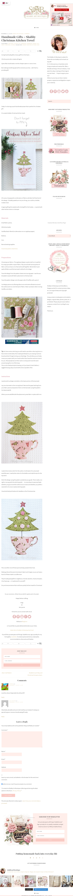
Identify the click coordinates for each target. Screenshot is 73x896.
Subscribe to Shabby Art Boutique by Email (22, 630)
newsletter (14, 637)
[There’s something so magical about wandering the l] (67, 881)
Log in (50, 895)
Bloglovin (24, 621)
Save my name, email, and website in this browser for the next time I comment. (20, 778)
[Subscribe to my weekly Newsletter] (59, 136)
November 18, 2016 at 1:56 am (16, 702)
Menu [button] (37, 27)
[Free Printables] (59, 151)
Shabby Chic (36, 43)
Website (3, 767)
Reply (2, 697)
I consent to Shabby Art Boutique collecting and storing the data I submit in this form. (19, 789)
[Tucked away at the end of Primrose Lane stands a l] (30, 881)
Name (3, 751)
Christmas (10, 43)
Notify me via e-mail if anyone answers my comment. (17, 784)
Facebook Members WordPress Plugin (57, 222)
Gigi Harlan (12, 700)
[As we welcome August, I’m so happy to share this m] (18, 881)
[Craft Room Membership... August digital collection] (42, 881)
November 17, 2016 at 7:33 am (16, 685)
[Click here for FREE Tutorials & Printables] (59, 177)
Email (3, 759)
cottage (16, 43)
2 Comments (27, 33)
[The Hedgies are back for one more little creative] (6, 881)
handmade (23, 43)
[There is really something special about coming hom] (55, 881)
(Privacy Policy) (17, 790)
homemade (29, 43)
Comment (4, 730)
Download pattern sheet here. (9, 248)
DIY (19, 43)
